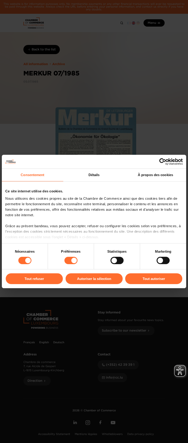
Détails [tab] (94, 175)
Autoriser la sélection (94, 279)
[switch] (70, 260)
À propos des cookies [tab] (155, 175)
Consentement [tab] (32, 175)
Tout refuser (34, 279)
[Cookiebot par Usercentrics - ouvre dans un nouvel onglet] (163, 161)
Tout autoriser (154, 279)
